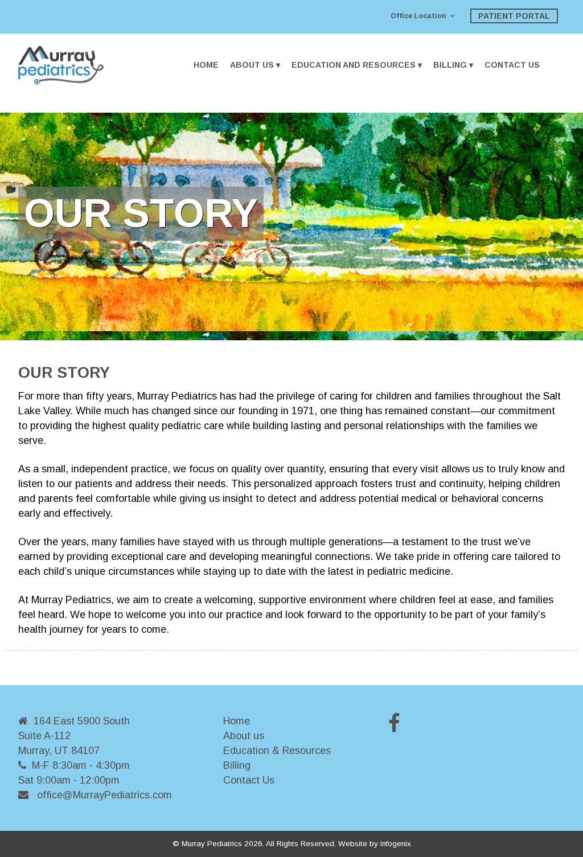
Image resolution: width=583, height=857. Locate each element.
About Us (252, 64)
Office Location (418, 16)
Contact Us (512, 64)
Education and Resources (354, 64)
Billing (450, 64)
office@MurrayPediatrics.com (104, 795)
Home (206, 64)
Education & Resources (277, 750)
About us (243, 735)
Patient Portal (514, 15)
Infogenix (395, 843)
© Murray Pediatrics (207, 843)
